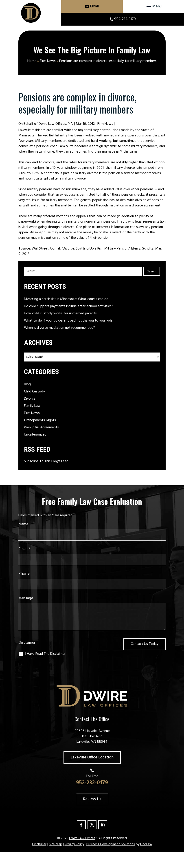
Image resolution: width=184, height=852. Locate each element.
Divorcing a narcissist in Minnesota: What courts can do (66, 299)
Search (151, 271)
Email (94, 6)
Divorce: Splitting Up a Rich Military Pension (95, 249)
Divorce (29, 398)
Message (25, 598)
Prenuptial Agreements (41, 427)
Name (23, 524)
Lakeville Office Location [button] (92, 757)
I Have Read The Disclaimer (45, 654)
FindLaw (146, 844)
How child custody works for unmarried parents (60, 313)
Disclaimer (26, 643)
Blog (27, 384)
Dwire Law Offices (82, 838)
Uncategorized (35, 434)
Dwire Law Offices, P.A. (56, 124)
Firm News (105, 124)
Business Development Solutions (110, 844)
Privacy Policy (74, 844)
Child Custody (34, 391)
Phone (24, 573)
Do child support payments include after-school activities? (68, 306)
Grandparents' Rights (40, 420)
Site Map (55, 844)
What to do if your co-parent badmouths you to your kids (68, 320)
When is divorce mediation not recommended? (59, 328)
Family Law (32, 406)
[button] (153, 6)
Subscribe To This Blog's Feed (46, 461)
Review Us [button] (92, 799)
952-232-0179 (125, 19)
